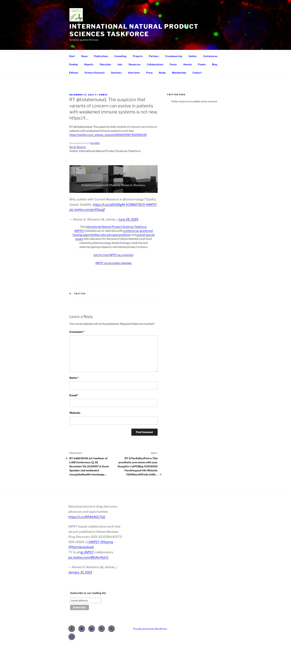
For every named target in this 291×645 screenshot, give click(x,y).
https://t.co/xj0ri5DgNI (109, 204)
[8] (97, 190)
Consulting (120, 56)
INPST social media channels (113, 263)
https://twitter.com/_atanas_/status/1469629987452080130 (108, 134)
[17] (129, 190)
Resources (134, 64)
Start (72, 56)
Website (74, 412)
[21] (143, 190)
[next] (153, 179)
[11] (108, 190)
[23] (151, 190)
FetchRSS (95, 143)
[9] (101, 190)
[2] (76, 190)
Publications (101, 56)
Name (74, 377)
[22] (147, 190)
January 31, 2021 (80, 572)
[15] (122, 190)
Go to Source (77, 147)
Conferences (210, 56)
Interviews (134, 72)
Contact (197, 72)
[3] (80, 190)
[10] (105, 190)
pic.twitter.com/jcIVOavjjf (87, 209)
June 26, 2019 (128, 219)
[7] (94, 190)
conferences (131, 230)
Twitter (80, 293)
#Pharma (106, 542)
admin (103, 95)
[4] (83, 190)
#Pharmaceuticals (81, 547)
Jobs (119, 64)
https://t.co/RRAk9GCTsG (86, 517)
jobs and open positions (115, 234)
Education (105, 64)
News (84, 56)
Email (73, 395)
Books (162, 72)
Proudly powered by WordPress (150, 628)
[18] (133, 190)
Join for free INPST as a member (113, 255)
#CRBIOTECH (135, 204)
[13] (115, 190)
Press (149, 72)
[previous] (73, 179)
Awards (187, 64)
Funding (73, 64)
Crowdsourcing (173, 56)
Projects (137, 56)
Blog (214, 64)
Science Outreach (95, 72)
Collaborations (155, 64)
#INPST (151, 204)
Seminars (116, 72)
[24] (154, 190)
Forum (173, 64)
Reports (88, 64)
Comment (76, 332)
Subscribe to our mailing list (88, 593)
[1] (73, 190)
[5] (87, 190)
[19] (136, 190)
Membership (179, 72)
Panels (202, 64)
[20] (140, 190)
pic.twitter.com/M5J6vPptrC (88, 557)
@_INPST (87, 552)
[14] (119, 190)
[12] (112, 190)
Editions (73, 72)
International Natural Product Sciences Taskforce (134, 30)
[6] (90, 190)
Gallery (193, 56)
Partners (154, 56)
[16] (126, 190)
